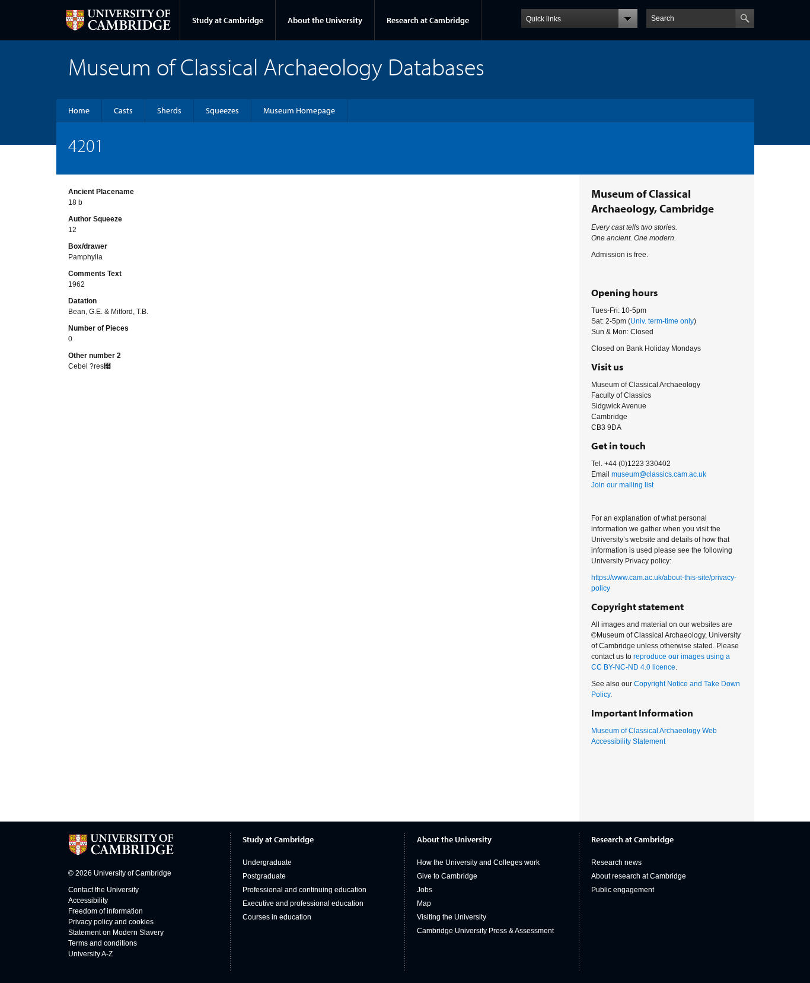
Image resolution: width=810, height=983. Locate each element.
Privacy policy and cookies (111, 922)
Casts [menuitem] (123, 110)
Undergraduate (267, 862)
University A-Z (90, 954)
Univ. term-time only (662, 321)
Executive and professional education (303, 903)
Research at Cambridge (428, 20)
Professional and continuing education (304, 890)
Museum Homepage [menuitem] (299, 110)
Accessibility (88, 900)
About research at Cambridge (638, 876)
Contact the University (103, 890)
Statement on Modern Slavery (116, 932)
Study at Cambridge (227, 20)
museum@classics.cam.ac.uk (658, 474)
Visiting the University (451, 917)
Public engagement (622, 890)
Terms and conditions (102, 943)
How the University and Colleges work (478, 862)
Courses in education (277, 917)
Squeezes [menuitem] (222, 110)
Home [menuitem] (79, 110)
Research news (616, 862)
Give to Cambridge (447, 876)
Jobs (424, 890)
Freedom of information (105, 911)
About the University (325, 20)
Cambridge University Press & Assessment (485, 931)
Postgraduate (264, 876)
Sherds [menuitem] (169, 110)
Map (424, 903)
